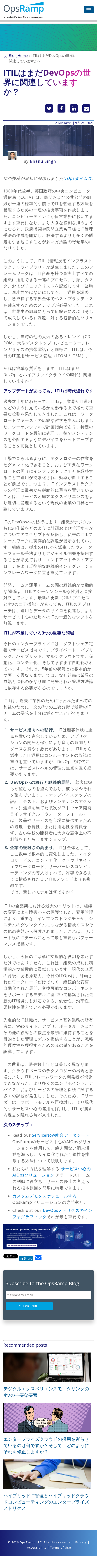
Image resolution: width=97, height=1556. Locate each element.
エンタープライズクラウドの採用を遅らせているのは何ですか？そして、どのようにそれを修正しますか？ (46, 1445)
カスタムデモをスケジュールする (44, 1196)
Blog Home (18, 55)
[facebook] (61, 108)
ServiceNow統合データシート (61, 1135)
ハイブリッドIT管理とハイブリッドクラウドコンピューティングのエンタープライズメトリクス (46, 1502)
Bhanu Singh (43, 161)
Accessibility (36, 1547)
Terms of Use (60, 1547)
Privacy (81, 1542)
